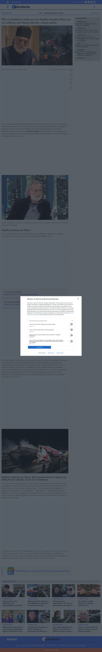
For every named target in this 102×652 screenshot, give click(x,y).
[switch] (71, 324)
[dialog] (51, 326)
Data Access (51, 353)
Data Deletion (42, 353)
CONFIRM (39, 347)
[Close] (78, 299)
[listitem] (51, 321)
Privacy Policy (60, 353)
